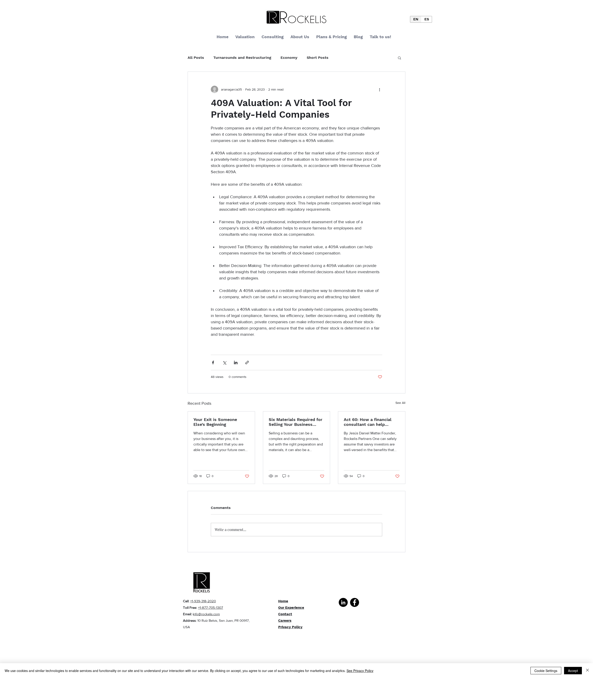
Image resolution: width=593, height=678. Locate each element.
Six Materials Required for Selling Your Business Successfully (295, 422)
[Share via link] (247, 362)
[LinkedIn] (343, 602)
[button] (399, 58)
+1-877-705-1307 (210, 607)
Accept (573, 670)
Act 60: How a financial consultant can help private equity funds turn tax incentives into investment (369, 422)
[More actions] (379, 89)
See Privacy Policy (360, 670)
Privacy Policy (290, 627)
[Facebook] (354, 602)
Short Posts (317, 57)
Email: (188, 614)
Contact (285, 614)
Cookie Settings (545, 670)
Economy (289, 57)
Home (283, 601)
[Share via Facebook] (213, 362)
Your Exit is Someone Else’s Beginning (215, 422)
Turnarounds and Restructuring (242, 57)
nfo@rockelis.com (206, 614)
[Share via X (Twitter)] (224, 362)
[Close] (587, 670)
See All (400, 403)
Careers (284, 620)
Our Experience (291, 608)
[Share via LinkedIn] (235, 362)
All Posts (196, 57)
